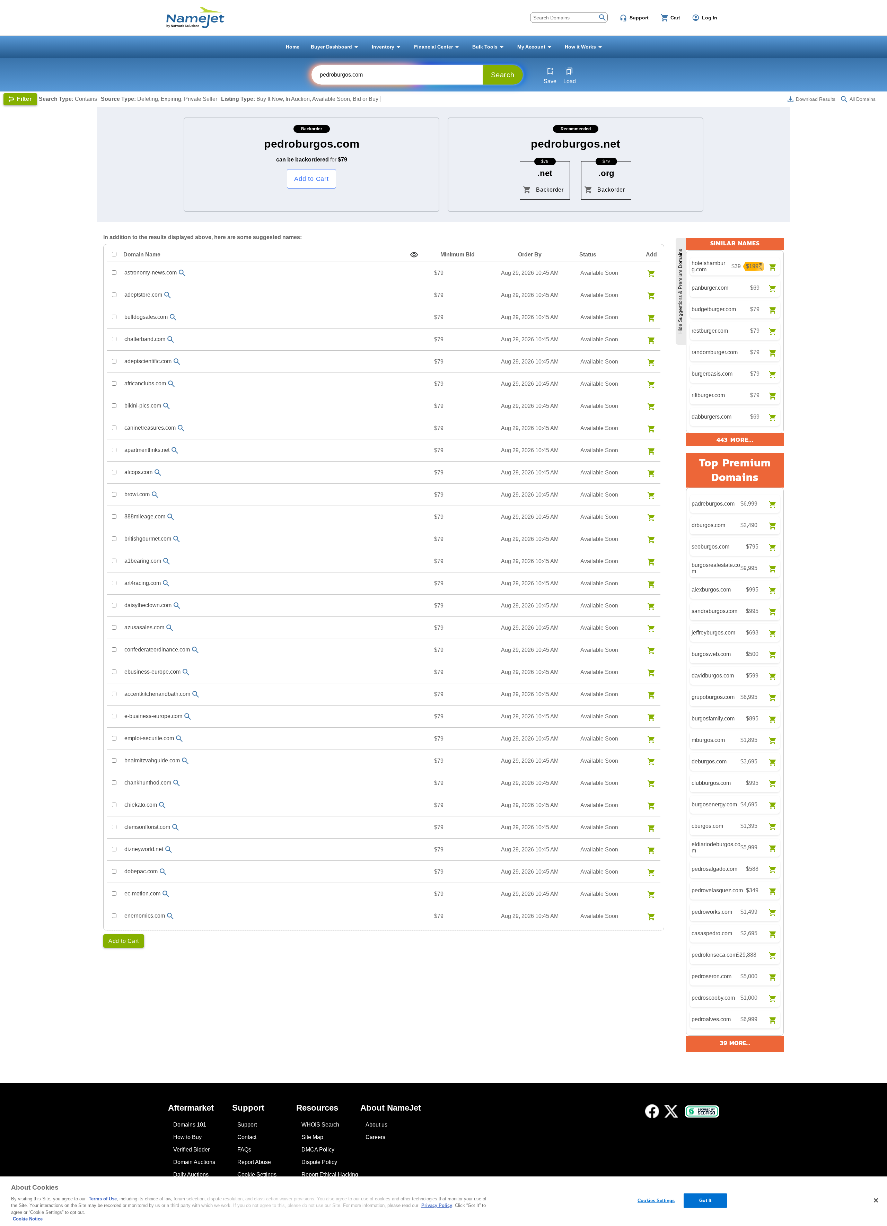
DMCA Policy (317, 1150)
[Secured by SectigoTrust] (702, 1111)
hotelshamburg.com (708, 266)
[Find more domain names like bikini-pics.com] (167, 406)
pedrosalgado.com (714, 869)
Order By (530, 254)
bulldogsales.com (146, 317)
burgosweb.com (711, 654)
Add (651, 254)
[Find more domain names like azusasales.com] (170, 627)
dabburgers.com (711, 417)
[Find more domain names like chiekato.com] (162, 805)
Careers (375, 1137)
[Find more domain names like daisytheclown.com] (177, 605)
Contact (246, 1137)
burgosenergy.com (714, 804)
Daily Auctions (191, 1174)
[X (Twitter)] (671, 1111)
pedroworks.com (712, 912)
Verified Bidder (191, 1150)
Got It (705, 1200)
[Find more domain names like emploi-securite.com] (179, 738)
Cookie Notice (28, 1218)
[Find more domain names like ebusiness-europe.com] (186, 672)
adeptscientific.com (148, 361)
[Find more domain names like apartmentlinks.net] (175, 450)
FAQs (244, 1150)
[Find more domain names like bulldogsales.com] (173, 317)
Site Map (312, 1137)
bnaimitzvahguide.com (152, 760)
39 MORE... (735, 1043)
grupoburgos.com (713, 697)
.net (544, 173)
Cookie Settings (256, 1174)
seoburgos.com (710, 547)
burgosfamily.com (713, 718)
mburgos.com (708, 740)
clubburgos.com (711, 783)
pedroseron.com (711, 976)
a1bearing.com (142, 561)
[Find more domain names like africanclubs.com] (171, 383)
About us (376, 1125)
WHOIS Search (320, 1125)
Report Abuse (254, 1162)
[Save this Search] (550, 71)
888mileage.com (144, 516)
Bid (457, 254)
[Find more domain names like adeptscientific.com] (177, 361)
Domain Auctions (194, 1162)
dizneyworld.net (143, 849)
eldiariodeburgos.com (716, 847)
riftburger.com (708, 395)
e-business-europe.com (153, 716)
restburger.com (710, 331)
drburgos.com (708, 525)
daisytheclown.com (148, 605)
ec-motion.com (142, 893)
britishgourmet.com (147, 539)
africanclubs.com (145, 383)
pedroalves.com (711, 1019)
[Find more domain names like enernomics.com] (170, 916)
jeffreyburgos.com (713, 633)
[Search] (602, 16)
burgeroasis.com (712, 374)
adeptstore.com (143, 295)
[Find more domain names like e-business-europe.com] (188, 716)
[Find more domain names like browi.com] (155, 494)
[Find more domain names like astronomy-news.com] (182, 273)
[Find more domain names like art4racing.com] (166, 583)
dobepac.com (141, 871)
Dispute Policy (319, 1162)
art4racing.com (142, 583)
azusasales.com (144, 627)
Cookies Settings (656, 1200)
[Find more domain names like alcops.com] (158, 472)
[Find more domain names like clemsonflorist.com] (176, 827)
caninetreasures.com (150, 428)
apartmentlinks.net (146, 450)
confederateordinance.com (157, 650)
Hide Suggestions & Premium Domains (680, 291)
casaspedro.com (712, 933)
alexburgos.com (711, 590)
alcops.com (138, 472)
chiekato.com (140, 805)
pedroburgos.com (311, 144)
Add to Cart (311, 178)
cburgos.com (707, 826)
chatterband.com (144, 339)
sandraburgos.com (714, 611)
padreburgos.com (713, 504)
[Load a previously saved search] (569, 71)
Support (247, 1125)
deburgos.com (709, 761)
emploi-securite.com (149, 738)
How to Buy (187, 1137)
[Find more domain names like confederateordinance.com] (195, 650)
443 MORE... (735, 439)
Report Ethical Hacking (329, 1174)
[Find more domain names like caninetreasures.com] (181, 428)
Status (587, 254)
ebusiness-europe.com (152, 672)
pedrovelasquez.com (717, 890)
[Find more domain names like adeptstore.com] (168, 295)
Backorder (550, 190)
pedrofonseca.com (714, 955)
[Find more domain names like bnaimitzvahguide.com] (185, 761)
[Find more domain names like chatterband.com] (171, 339)
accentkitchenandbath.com (157, 694)
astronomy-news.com (150, 272)
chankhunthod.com (147, 783)
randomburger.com (715, 352)
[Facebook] (652, 1111)
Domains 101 (189, 1125)
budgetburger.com (714, 309)
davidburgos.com (713, 675)
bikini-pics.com (142, 406)
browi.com (137, 494)
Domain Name (141, 254)
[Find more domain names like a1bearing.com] (167, 561)
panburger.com (710, 288)
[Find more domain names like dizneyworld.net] (169, 849)
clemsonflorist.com (147, 827)
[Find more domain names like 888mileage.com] (171, 517)
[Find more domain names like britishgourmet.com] (177, 539)
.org (606, 173)
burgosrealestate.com (716, 568)
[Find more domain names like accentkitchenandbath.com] (196, 694)
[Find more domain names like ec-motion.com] (166, 894)
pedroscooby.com (713, 998)
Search (503, 75)
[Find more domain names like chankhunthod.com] (177, 783)
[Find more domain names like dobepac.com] (163, 871)
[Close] (876, 1200)
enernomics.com (144, 916)
